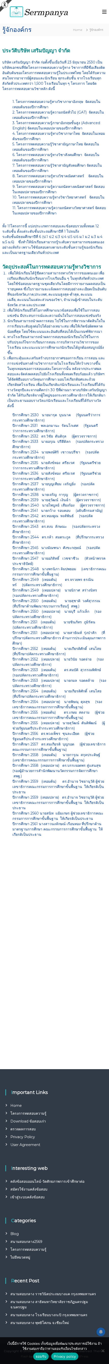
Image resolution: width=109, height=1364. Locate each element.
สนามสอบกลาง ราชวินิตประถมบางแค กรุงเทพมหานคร (53, 1294)
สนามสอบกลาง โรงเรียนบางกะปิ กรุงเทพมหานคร (48, 1315)
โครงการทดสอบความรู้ (28, 1113)
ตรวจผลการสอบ (23, 1129)
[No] (102, 1350)
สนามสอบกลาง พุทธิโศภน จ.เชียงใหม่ (39, 1323)
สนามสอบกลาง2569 (26, 1241)
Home (16, 1105)
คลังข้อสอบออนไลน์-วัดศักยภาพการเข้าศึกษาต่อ (47, 1181)
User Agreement (25, 1144)
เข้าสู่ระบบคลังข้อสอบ (27, 1197)
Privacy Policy (22, 1137)
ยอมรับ (41, 1356)
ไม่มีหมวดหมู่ (20, 1257)
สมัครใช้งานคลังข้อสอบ (28, 1189)
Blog (14, 1233)
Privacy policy (65, 1356)
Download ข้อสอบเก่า (28, 1121)
